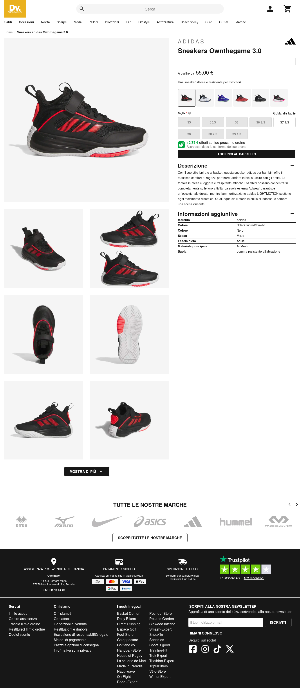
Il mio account (19, 613)
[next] (297, 505)
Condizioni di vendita (70, 623)
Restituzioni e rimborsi (71, 629)
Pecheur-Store (160, 613)
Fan (128, 22)
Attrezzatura (165, 22)
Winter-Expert (159, 676)
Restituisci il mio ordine (27, 629)
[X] (229, 650)
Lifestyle (144, 22)
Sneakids (156, 639)
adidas (191, 41)
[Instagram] (205, 650)
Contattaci (53, 575)
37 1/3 (284, 122)
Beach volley (189, 22)
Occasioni (26, 22)
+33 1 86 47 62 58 (54, 590)
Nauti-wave (126, 671)
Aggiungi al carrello (236, 154)
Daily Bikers (126, 618)
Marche (240, 22)
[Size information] (189, 113)
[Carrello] (287, 8)
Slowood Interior (162, 623)
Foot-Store (125, 634)
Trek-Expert (158, 655)
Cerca (150, 9)
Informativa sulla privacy (72, 650)
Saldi (8, 22)
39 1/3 (236, 134)
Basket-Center (128, 613)
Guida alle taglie (284, 113)
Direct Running (129, 623)
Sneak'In (156, 634)
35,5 (213, 122)
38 (189, 134)
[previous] (289, 505)
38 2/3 (212, 134)
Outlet (223, 22)
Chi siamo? (63, 613)
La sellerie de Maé (131, 660)
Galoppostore (127, 639)
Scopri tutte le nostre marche (150, 537)
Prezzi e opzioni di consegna (76, 644)
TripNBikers (158, 665)
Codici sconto (19, 634)
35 (189, 122)
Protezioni (112, 22)
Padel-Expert (127, 681)
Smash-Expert (160, 629)
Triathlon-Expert (161, 660)
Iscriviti (278, 622)
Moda (78, 22)
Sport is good (159, 644)
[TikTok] (217, 650)
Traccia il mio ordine (24, 623)
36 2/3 (260, 122)
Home (8, 32)
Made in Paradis (130, 665)
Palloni (93, 22)
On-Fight (124, 676)
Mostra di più (83, 471)
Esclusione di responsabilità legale (81, 634)
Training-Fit (158, 650)
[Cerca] (82, 9)
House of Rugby (129, 655)
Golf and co (126, 644)
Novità (45, 22)
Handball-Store (129, 650)
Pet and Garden (161, 618)
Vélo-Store (157, 671)
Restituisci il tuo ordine (182, 579)
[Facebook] (192, 650)
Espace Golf (126, 629)
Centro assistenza (23, 618)
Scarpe (62, 22)
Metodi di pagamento (70, 639)
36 (237, 122)
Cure (208, 22)
